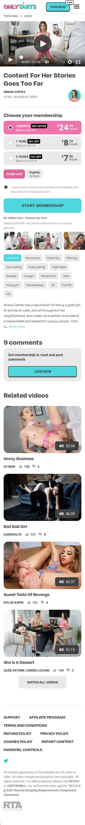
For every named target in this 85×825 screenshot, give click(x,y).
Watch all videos (42, 682)
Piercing (72, 258)
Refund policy (17, 733)
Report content (57, 741)
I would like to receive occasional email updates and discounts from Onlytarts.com (44, 189)
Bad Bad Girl (15, 526)
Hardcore (12, 258)
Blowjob (11, 276)
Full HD (66, 285)
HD (8, 294)
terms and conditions (25, 725)
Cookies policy (18, 741)
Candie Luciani (37, 670)
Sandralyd (13, 534)
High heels (59, 267)
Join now (60, 5)
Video (28, 16)
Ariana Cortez (14, 92)
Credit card (14, 174)
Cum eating (14, 267)
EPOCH (74, 781)
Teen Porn (11, 16)
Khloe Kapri (14, 602)
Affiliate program (47, 717)
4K (53, 285)
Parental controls (23, 749)
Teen (66, 276)
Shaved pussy (35, 285)
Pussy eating (37, 267)
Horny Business (19, 458)
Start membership (43, 205)
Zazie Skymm (14, 670)
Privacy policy (54, 733)
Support (12, 717)
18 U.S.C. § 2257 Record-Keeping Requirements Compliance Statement (42, 790)
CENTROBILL (16, 786)
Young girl (12, 285)
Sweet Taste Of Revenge (26, 594)
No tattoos (33, 258)
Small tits (53, 258)
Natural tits (48, 276)
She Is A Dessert (19, 662)
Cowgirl (29, 276)
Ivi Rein (9, 466)
